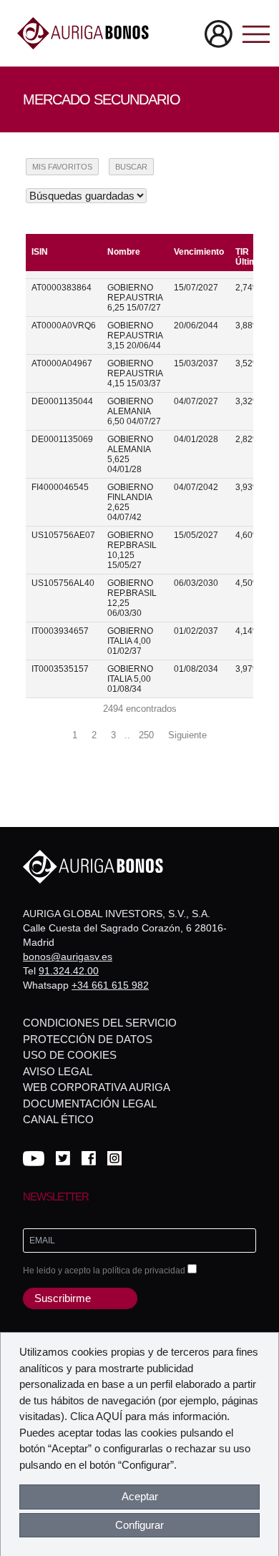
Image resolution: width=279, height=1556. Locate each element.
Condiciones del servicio (100, 1023)
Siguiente (187, 735)
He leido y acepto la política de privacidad (105, 1271)
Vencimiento (199, 252)
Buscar (131, 166)
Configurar (139, 1525)
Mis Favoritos (62, 166)
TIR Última (248, 257)
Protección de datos (87, 1039)
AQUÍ (109, 1416)
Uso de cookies (70, 1055)
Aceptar (140, 1496)
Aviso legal (57, 1071)
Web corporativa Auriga (96, 1087)
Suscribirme (62, 1298)
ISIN (39, 252)
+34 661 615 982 (110, 985)
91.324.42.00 (69, 971)
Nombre (123, 252)
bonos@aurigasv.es (67, 956)
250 (146, 735)
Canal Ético (58, 1119)
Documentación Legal (90, 1103)
